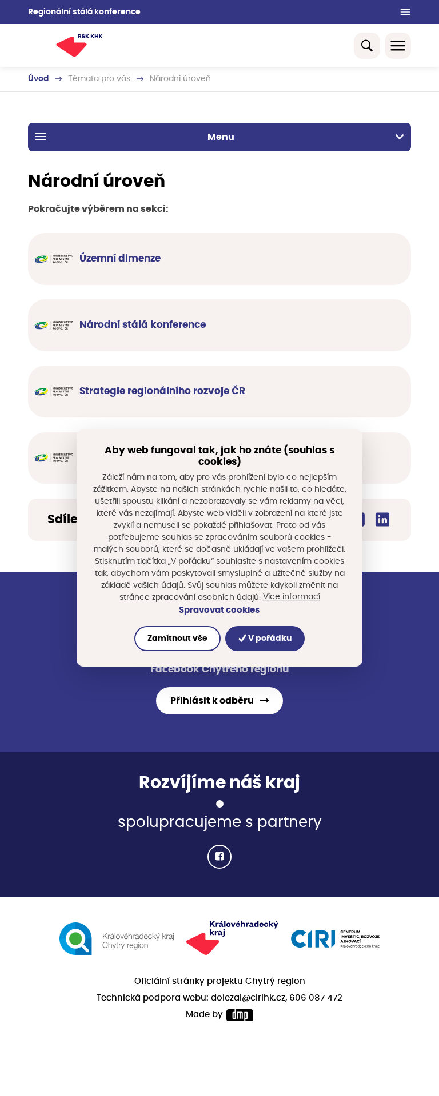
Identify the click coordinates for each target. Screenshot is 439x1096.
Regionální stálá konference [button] (84, 12)
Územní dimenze (120, 258)
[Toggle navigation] (398, 46)
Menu (220, 137)
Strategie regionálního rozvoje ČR (162, 391)
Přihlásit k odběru (212, 700)
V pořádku (269, 638)
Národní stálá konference (142, 325)
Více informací (291, 597)
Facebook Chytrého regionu (219, 669)
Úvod (38, 79)
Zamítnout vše (177, 638)
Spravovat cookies (219, 610)
